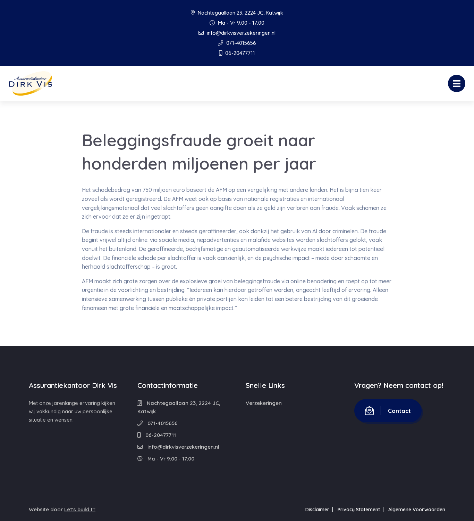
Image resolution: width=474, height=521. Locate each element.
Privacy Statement (359, 509)
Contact (399, 410)
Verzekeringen (264, 403)
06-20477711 (239, 53)
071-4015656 (240, 43)
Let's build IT (79, 509)
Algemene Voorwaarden (416, 509)
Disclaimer (317, 509)
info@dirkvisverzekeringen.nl (240, 33)
